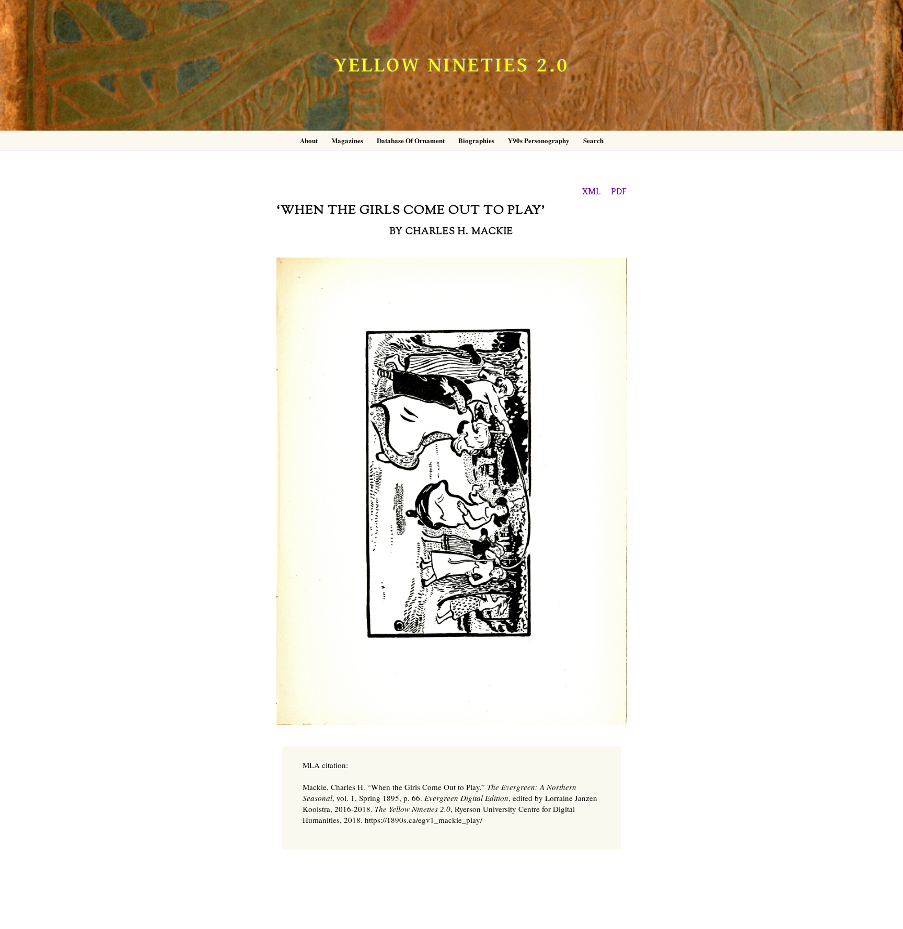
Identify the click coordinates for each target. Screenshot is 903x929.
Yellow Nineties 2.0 (451, 65)
